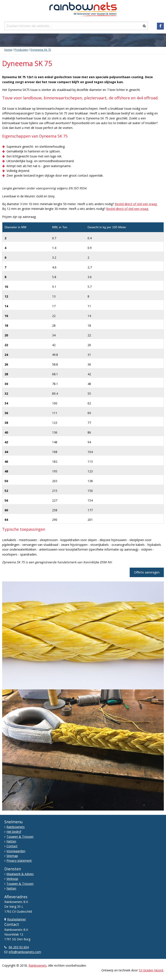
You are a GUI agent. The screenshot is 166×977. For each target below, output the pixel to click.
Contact (12, 846)
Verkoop (12, 879)
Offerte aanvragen (147, 572)
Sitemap (12, 856)
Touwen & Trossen (20, 836)
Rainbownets (15, 827)
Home (8, 50)
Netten (11, 841)
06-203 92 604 (19, 947)
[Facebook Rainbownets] (160, 26)
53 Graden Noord (151, 970)
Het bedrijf (13, 832)
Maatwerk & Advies (20, 874)
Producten (21, 50)
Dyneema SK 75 (40, 50)
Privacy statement (19, 860)
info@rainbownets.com (25, 952)
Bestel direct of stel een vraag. (136, 204)
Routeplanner (16, 919)
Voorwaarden (15, 851)
